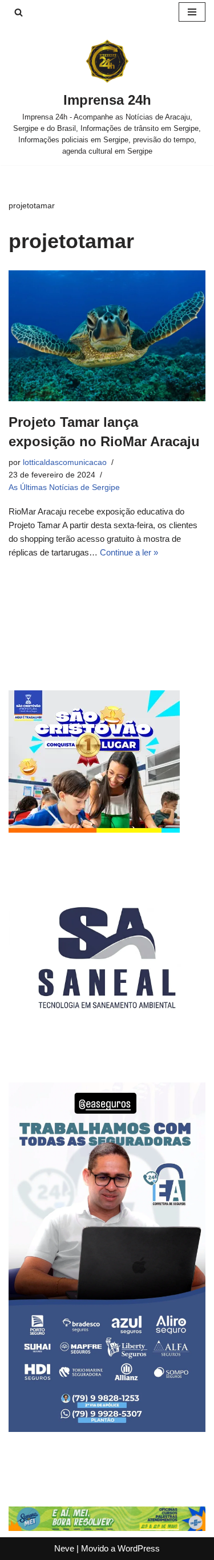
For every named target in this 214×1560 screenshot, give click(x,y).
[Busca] (18, 12)
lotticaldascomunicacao (65, 462)
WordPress (139, 1548)
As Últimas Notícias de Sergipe (64, 487)
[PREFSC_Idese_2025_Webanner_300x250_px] (94, 829)
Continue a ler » (129, 552)
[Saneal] (107, 1052)
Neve (64, 1548)
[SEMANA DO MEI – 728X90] (107, 1528)
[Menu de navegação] (192, 12)
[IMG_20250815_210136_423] (107, 1429)
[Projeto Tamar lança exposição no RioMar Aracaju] (107, 335)
